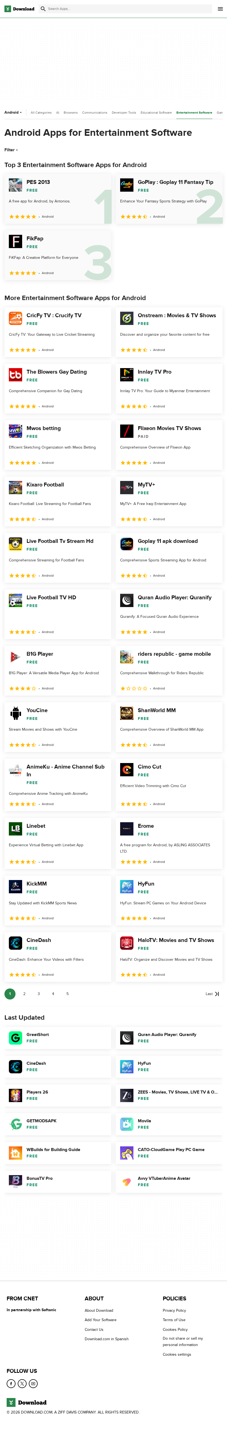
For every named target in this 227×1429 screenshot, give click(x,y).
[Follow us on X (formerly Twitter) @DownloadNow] (22, 1383)
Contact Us (94, 1329)
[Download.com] (19, 9)
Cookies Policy (175, 1329)
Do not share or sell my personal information (183, 1341)
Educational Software (156, 112)
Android (11, 112)
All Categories (41, 112)
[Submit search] (43, 8)
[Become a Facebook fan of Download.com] (11, 1383)
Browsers (71, 112)
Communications (94, 112)
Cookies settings (177, 1354)
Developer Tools (124, 112)
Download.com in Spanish (107, 1339)
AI (57, 112)
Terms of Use (174, 1320)
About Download (99, 1310)
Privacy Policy (174, 1310)
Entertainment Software (194, 113)
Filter (9, 150)
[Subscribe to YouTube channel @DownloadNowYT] (33, 1383)
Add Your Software (101, 1320)
